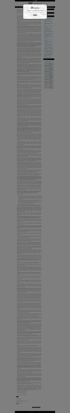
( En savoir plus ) (44, 14)
